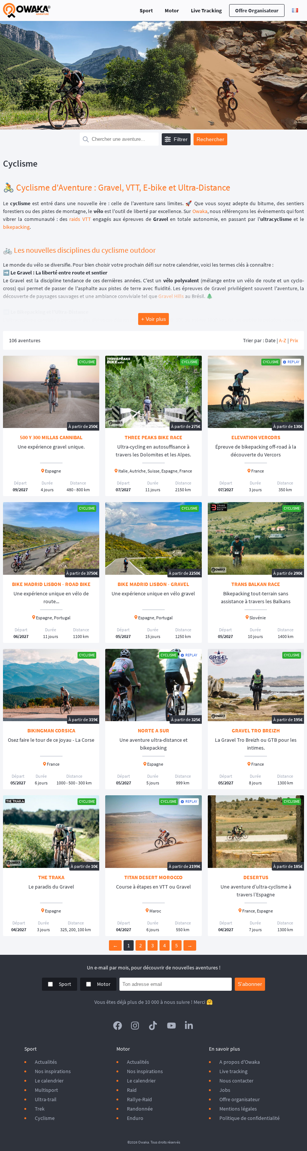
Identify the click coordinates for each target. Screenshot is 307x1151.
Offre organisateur (257, 10)
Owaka (199, 211)
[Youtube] (171, 1025)
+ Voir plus (153, 319)
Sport (146, 10)
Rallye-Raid (139, 1099)
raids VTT (80, 219)
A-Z (282, 340)
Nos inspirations (53, 1071)
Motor (172, 10)
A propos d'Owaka (239, 1062)
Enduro (135, 1118)
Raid (132, 1090)
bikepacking (16, 227)
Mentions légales (238, 1108)
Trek (40, 1108)
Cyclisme (45, 1118)
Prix (294, 340)
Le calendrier (49, 1080)
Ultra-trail (46, 1099)
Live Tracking (206, 10)
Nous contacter (236, 1080)
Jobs (224, 1090)
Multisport (46, 1090)
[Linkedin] (189, 1025)
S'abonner (250, 984)
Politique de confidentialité (249, 1118)
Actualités (46, 1062)
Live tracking (233, 1071)
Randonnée (140, 1108)
